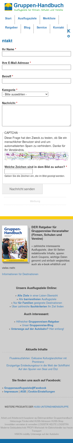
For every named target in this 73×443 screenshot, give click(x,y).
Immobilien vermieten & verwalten (21, 424)
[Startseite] (36, 6)
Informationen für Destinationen (20, 274)
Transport (36, 430)
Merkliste (49, 18)
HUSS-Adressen (42, 421)
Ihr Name (9, 49)
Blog (27, 27)
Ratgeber (11, 27)
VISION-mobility (22, 434)
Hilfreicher (37, 321)
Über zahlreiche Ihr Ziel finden (38, 306)
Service (42, 27)
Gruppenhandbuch (63, 417)
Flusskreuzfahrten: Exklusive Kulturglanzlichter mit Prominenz (38, 360)
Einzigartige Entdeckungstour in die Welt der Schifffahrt (38, 365)
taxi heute (68, 427)
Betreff (7, 76)
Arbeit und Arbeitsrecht (12, 417)
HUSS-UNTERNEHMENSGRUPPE (51, 406)
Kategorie (9, 90)
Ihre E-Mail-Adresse (16, 63)
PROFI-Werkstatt (35, 427)
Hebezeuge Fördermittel (22, 421)
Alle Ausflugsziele (37, 299)
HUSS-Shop (57, 421)
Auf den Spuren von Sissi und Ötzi (38, 369)
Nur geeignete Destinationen (37, 303)
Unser (37, 325)
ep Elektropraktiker (43, 417)
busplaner (29, 417)
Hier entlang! (37, 329)
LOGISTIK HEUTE (47, 424)
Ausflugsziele (27, 18)
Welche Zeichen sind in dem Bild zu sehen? (35, 167)
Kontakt (58, 27)
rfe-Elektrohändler (53, 427)
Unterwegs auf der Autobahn (45, 434)
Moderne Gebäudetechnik (13, 427)
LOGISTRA (63, 424)
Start (8, 18)
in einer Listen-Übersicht (37, 295)
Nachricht (9, 103)
